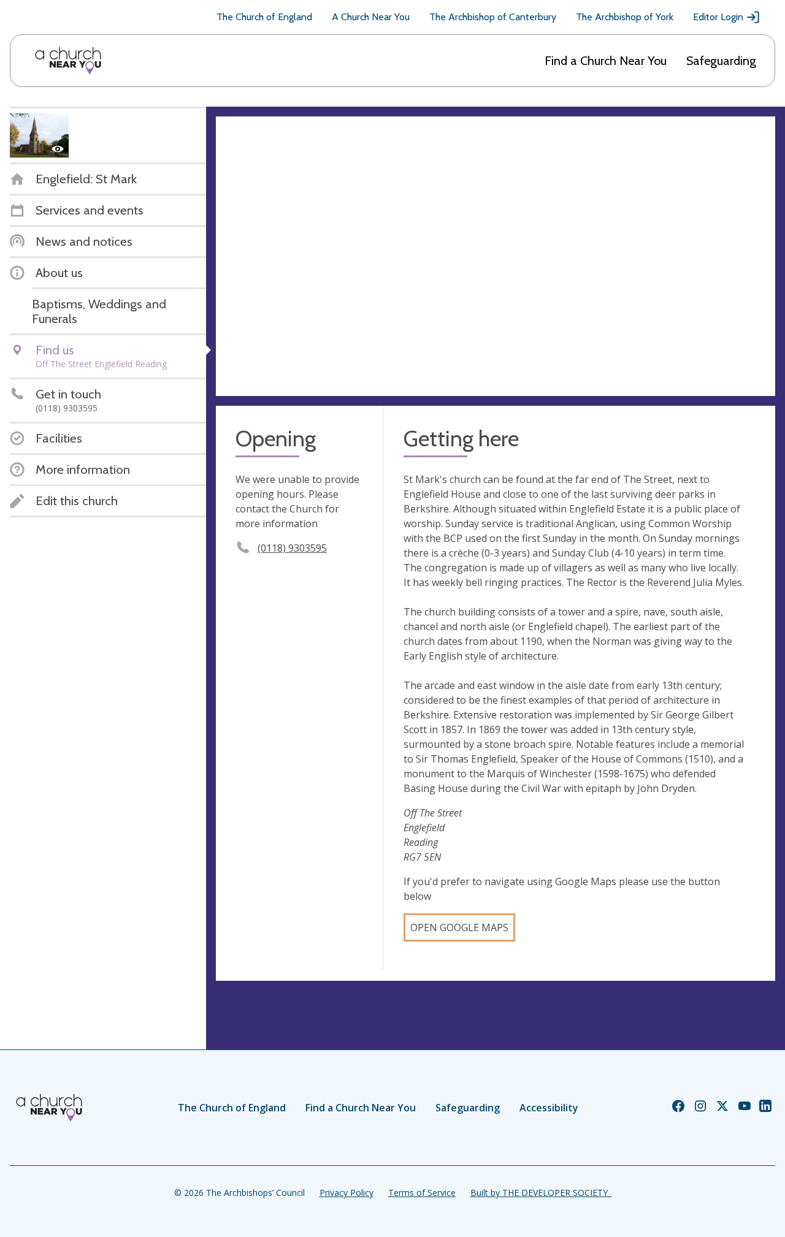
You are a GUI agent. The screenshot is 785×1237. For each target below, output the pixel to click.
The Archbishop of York (624, 17)
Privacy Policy (346, 1192)
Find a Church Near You (606, 60)
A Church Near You (371, 17)
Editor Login (718, 17)
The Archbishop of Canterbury (492, 17)
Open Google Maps (459, 927)
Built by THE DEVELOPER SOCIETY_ (540, 1192)
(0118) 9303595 (292, 548)
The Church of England (264, 17)
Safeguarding (721, 60)
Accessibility (548, 1107)
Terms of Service (422, 1192)
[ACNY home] (68, 60)
